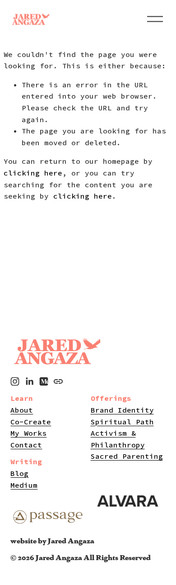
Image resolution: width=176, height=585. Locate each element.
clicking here (33, 172)
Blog (19, 473)
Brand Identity (122, 409)
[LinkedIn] (29, 381)
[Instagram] (14, 381)
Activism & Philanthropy (118, 438)
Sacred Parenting (127, 456)
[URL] (58, 381)
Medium (23, 485)
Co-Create (30, 421)
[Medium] (43, 381)
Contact (26, 444)
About (21, 409)
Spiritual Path (122, 421)
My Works (28, 433)
